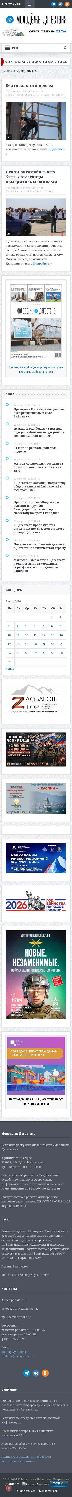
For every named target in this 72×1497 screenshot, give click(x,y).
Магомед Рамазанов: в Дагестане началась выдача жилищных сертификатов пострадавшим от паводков (39, 565)
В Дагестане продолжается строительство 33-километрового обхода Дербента (39, 528)
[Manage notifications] (9, 1488)
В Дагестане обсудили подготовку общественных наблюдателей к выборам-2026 (39, 486)
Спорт (60, 94)
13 (35, 635)
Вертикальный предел (29, 85)
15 (52, 635)
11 (18, 635)
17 (9, 644)
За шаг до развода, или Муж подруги (35, 449)
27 (35, 653)
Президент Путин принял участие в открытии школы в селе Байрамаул (39, 412)
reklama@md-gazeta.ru (17, 1356)
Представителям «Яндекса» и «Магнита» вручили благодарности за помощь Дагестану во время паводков (36, 507)
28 (43, 653)
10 (9, 635)
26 (26, 653)
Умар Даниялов (33, 91)
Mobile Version (48, 1491)
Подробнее (41, 263)
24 (9, 653)
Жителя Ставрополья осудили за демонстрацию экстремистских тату (38, 467)
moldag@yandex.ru (14, 1352)
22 (52, 644)
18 (18, 644)
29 (52, 653)
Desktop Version (25, 1491)
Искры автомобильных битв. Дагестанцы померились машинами (31, 176)
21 (43, 644)
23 (61, 644)
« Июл (10, 668)
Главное (49, 94)
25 (18, 653)
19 (26, 644)
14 (43, 635)
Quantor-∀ (11, 1484)
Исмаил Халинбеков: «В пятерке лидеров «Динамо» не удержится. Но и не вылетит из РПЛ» (39, 432)
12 (26, 635)
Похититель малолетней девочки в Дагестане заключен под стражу (40, 546)
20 (35, 644)
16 (61, 635)
